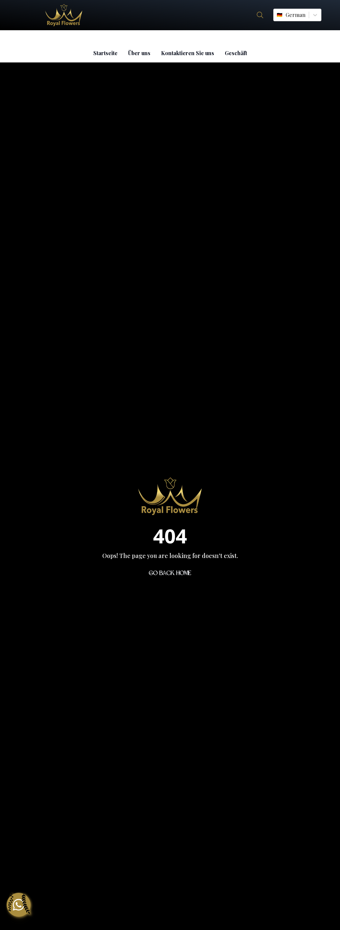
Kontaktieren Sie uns (187, 52)
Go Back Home (170, 573)
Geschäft (236, 52)
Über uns (139, 52)
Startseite (105, 52)
